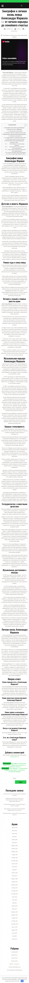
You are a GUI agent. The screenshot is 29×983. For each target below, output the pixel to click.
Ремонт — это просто (14, 964)
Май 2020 (14, 936)
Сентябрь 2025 (14, 860)
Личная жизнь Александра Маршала (14, 140)
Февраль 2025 (14, 878)
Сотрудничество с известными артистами (16, 137)
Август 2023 (14, 927)
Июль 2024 (14, 896)
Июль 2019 (14, 939)
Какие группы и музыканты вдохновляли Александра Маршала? (17, 150)
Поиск (14, 778)
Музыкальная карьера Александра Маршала (14, 134)
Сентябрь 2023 (14, 924)
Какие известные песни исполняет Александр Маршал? (16, 147)
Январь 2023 (14, 930)
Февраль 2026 (14, 845)
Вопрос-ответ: (14, 142)
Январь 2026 (14, 848)
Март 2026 (14, 842)
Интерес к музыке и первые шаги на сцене (16, 132)
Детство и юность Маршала (14, 129)
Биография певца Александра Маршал (15, 127)
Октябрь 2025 (14, 857)
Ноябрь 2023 (14, 918)
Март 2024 (14, 908)
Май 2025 (14, 869)
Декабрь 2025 (14, 851)
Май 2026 (14, 836)
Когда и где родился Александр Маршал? (17, 152)
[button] (24, 125)
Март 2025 (14, 875)
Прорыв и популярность (16, 136)
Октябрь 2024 (14, 890)
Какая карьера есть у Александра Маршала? (17, 144)
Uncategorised (14, 951)
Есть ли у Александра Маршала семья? (16, 154)
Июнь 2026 (14, 833)
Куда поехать (15, 955)
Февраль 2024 (14, 912)
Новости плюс (14, 961)
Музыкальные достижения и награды (16, 139)
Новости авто (14, 958)
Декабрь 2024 (14, 884)
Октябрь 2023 (14, 921)
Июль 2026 (14, 830)
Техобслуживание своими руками (14, 970)
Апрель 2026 (14, 839)
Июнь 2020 (14, 933)
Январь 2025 (14, 881)
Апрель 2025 (14, 872)
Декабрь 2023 (14, 915)
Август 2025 (14, 863)
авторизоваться (14, 756)
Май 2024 (14, 902)
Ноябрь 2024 (14, 887)
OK (22, 981)
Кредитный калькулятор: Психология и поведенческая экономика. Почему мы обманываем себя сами (14, 800)
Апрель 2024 (14, 905)
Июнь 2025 (14, 866)
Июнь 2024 (14, 899)
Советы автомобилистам (14, 967)
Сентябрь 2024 (14, 893)
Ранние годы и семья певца (15, 131)
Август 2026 (14, 827)
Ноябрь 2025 (14, 854)
